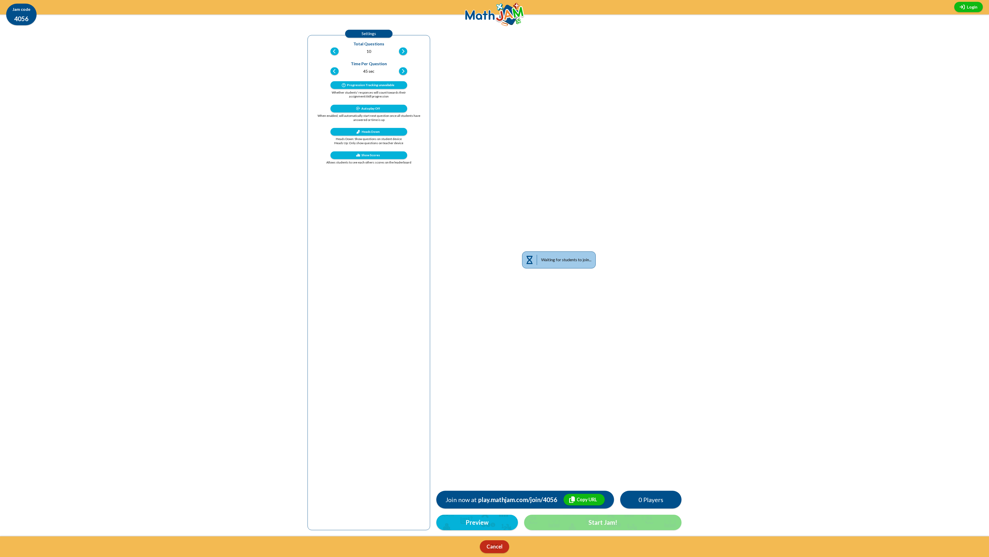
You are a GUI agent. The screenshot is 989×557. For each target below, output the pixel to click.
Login (972, 6)
